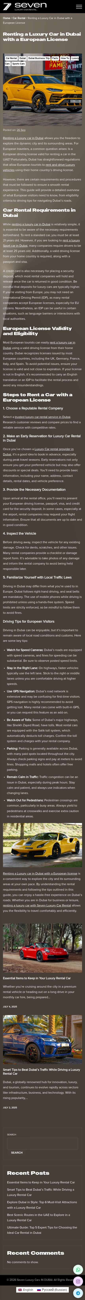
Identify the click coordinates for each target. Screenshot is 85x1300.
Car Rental (11, 58)
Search (11, 1135)
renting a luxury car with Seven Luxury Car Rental (37, 905)
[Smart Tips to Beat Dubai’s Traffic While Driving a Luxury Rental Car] (42, 1039)
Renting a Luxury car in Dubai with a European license (40, 873)
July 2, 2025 (10, 1108)
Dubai (23, 58)
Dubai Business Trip (39, 58)
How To (65, 58)
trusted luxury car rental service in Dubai (42, 417)
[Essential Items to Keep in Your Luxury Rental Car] (42, 948)
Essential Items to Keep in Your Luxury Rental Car (37, 978)
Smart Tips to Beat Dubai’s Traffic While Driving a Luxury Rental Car (41, 1071)
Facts (55, 58)
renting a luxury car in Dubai (31, 224)
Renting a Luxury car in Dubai (23, 138)
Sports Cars (18, 64)
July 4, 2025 (10, 1007)
